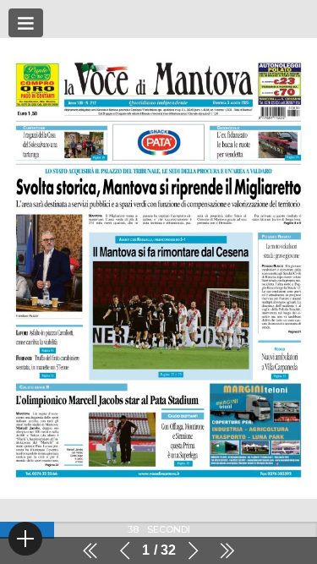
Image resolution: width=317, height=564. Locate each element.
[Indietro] (125, 550)
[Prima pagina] (90, 550)
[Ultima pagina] (227, 550)
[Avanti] (192, 550)
